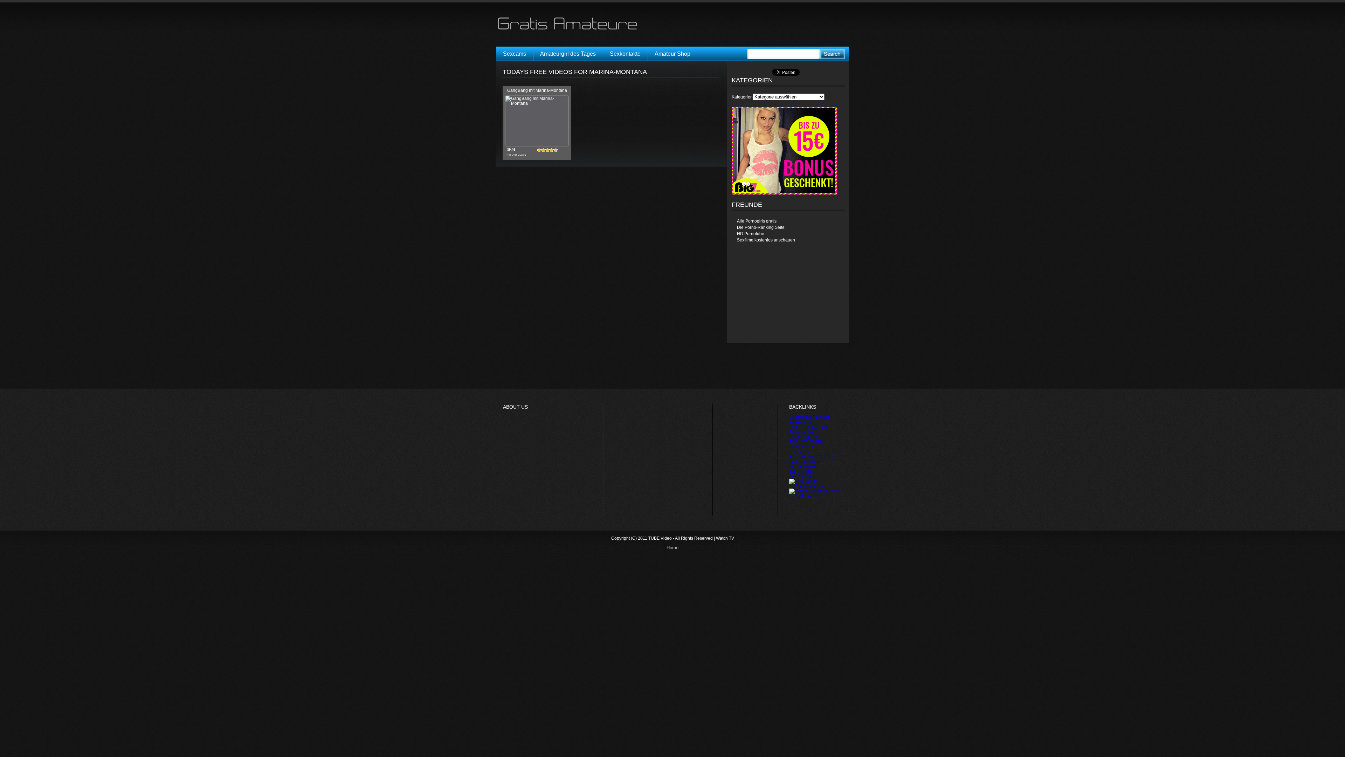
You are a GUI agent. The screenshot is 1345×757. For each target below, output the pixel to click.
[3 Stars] (547, 150)
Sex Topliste (800, 476)
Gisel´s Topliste (803, 437)
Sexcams (514, 54)
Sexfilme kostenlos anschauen (766, 240)
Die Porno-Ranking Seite (761, 227)
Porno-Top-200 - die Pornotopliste (808, 430)
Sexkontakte (625, 54)
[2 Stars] (543, 150)
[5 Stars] (556, 150)
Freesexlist (799, 451)
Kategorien (742, 97)
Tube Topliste (802, 471)
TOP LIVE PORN (805, 441)
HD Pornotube (750, 233)
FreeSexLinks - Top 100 (811, 456)
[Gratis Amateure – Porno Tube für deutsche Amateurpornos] (570, 29)
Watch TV (725, 538)
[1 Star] (539, 150)
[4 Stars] (552, 150)
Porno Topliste (802, 461)
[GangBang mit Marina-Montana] (536, 103)
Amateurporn (801, 422)
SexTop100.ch (802, 466)
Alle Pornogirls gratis (757, 221)
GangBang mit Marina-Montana (537, 90)
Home (672, 547)
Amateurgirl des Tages (568, 54)
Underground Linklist (809, 417)
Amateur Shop (672, 54)
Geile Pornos (801, 446)
